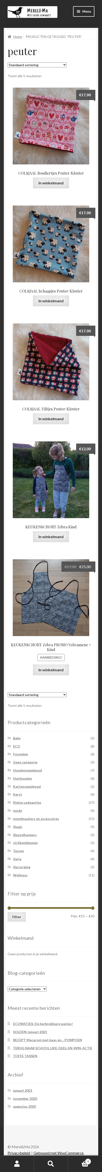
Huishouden (22, 778)
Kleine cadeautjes (27, 802)
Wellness (20, 875)
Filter (16, 917)
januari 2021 (22, 1090)
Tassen (18, 851)
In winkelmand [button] (51, 183)
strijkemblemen (25, 843)
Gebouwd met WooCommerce (58, 1153)
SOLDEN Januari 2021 (30, 1032)
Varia (17, 859)
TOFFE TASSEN (25, 1056)
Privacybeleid (19, 1153)
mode (17, 810)
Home (17, 37)
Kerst (17, 794)
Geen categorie (25, 762)
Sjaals (17, 827)
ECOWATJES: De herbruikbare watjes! (43, 1024)
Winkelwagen (78, 1160)
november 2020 (25, 1098)
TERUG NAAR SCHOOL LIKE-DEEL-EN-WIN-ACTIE (52, 1048)
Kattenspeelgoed (27, 786)
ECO (16, 746)
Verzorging (21, 867)
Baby (17, 738)
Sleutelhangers (25, 835)
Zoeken (51, 1164)
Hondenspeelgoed (27, 770)
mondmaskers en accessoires (36, 819)
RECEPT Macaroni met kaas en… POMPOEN (47, 1040)
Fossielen (20, 754)
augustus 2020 (24, 1106)
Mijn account (17, 1164)
